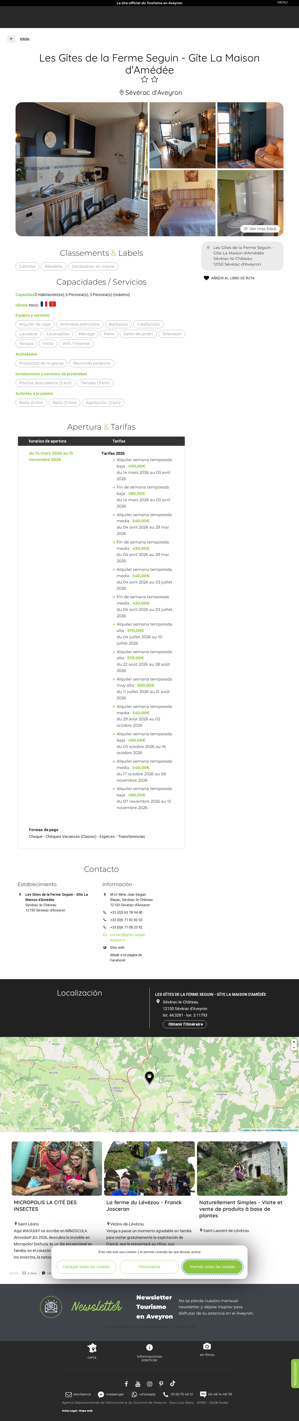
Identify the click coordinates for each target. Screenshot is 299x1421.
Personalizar (149, 1267)
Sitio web (117, 947)
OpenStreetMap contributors (281, 1130)
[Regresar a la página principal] (11, 39)
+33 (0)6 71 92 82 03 (126, 920)
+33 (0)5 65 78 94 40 (126, 912)
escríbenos (82, 1394)
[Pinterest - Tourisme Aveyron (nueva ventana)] (161, 1383)
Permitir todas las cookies (212, 1267)
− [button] (294, 1047)
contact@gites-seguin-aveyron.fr (128, 937)
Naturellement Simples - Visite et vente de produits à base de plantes (241, 1209)
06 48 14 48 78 (220, 1394)
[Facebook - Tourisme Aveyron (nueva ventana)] (126, 1383)
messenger (115, 1394)
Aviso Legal (69, 1410)
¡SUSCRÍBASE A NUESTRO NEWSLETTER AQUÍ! (149, 1327)
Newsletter (295, 1374)
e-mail (32, 1273)
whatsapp (147, 1394)
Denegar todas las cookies (86, 1267)
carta (92, 1357)
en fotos (207, 1355)
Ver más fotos (263, 228)
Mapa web (86, 1410)
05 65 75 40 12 (182, 1394)
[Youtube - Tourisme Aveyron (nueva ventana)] (138, 1383)
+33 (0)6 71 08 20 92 (126, 927)
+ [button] (294, 1042)
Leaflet (246, 1130)
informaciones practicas (149, 1358)
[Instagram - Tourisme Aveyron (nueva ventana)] (149, 1383)
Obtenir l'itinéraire (185, 1024)
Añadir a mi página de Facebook (126, 957)
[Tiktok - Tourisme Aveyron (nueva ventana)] (172, 1383)
